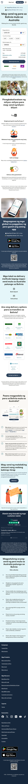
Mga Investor (5, 651)
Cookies (4, 741)
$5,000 (17, 38)
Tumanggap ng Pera (6, 663)
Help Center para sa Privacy (8, 732)
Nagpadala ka (6, 30)
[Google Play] (14, 241)
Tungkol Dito (5, 648)
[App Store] (14, 246)
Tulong (3, 707)
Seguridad (4, 735)
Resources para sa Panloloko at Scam (10, 685)
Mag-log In (11, 2)
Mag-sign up (20, 2)
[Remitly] (2, 2)
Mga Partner (5, 688)
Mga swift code (5, 682)
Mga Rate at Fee (5, 679)
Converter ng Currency (7, 694)
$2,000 (11, 38)
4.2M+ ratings (15, 10)
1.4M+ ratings (15, 7)
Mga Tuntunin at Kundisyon (16, 76)
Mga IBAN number (6, 691)
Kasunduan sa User (6, 722)
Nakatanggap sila (7, 42)
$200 (5, 38)
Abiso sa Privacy (5, 725)
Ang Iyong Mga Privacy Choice (9, 729)
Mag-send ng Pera (6, 660)
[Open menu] (25, 2)
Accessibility (5, 738)
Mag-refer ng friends (7, 697)
